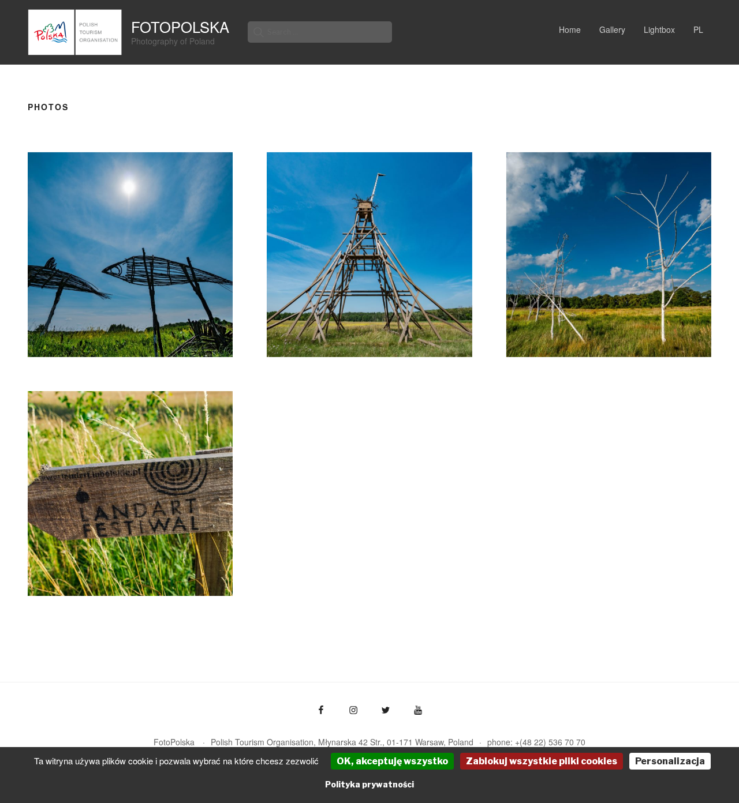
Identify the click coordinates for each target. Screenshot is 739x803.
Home (570, 29)
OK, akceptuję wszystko (392, 761)
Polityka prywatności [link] (369, 784)
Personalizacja (670, 761)
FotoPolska (180, 26)
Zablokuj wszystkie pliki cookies (541, 761)
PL (698, 29)
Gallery (612, 29)
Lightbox (659, 29)
